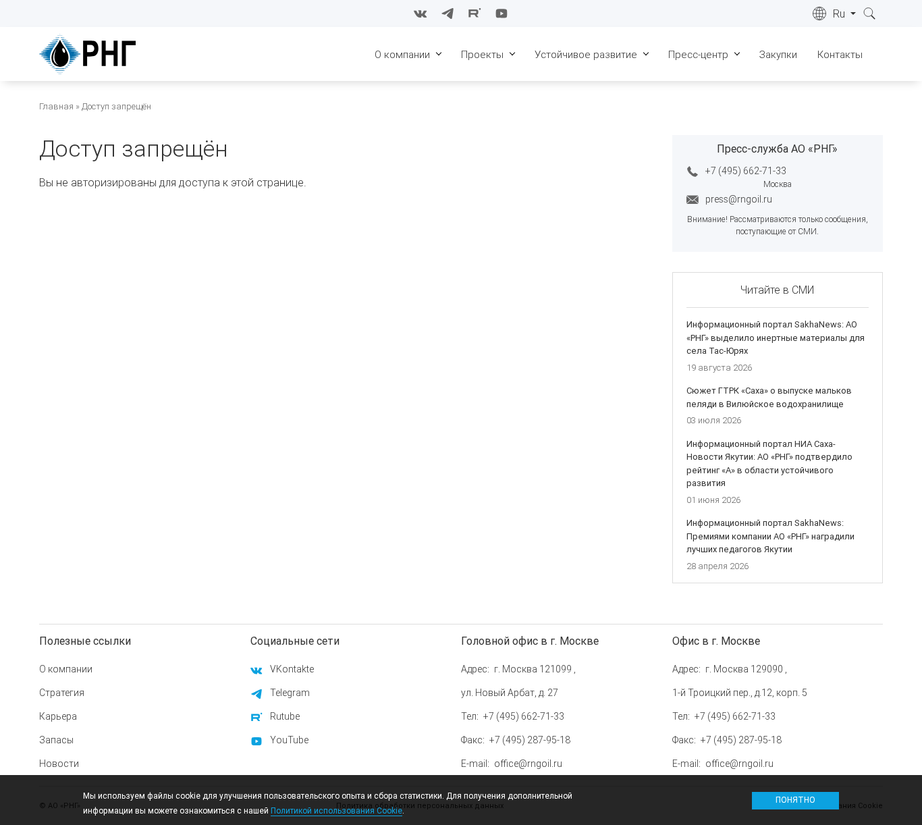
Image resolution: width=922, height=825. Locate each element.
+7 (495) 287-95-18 (529, 740)
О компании (65, 669)
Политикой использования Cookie (336, 810)
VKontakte (292, 669)
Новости (59, 763)
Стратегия (61, 693)
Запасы (56, 740)
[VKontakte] (420, 13)
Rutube (285, 716)
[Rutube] (474, 13)
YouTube (289, 740)
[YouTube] (501, 13)
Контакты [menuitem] (840, 54)
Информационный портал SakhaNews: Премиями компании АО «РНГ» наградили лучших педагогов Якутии (770, 536)
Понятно (795, 800)
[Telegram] (447, 13)
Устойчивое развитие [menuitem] (586, 54)
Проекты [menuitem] (482, 54)
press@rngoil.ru (738, 199)
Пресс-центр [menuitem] (698, 54)
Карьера (58, 716)
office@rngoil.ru (528, 763)
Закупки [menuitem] (778, 54)
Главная (56, 106)
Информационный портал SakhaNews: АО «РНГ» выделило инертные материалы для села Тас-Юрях (775, 337)
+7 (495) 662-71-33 (745, 171)
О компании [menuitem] (402, 54)
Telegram (290, 693)
